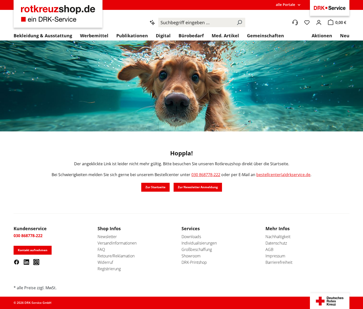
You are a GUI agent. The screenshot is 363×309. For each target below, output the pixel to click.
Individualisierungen (199, 243)
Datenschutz (276, 243)
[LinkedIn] (26, 262)
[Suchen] (239, 22)
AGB (269, 249)
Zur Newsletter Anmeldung (198, 187)
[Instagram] (36, 262)
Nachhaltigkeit (277, 236)
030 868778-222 (205, 174)
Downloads (191, 236)
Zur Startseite (155, 187)
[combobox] (196, 22)
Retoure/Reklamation (116, 256)
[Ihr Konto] (319, 22)
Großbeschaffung (197, 249)
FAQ (101, 249)
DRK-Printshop (194, 262)
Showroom (191, 256)
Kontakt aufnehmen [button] (32, 250)
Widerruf (105, 262)
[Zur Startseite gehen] (58, 16)
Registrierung (109, 268)
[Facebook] (17, 262)
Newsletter (107, 236)
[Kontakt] (295, 22)
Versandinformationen (117, 243)
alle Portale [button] (285, 4)
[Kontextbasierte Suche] (152, 22)
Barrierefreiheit (278, 262)
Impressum (275, 256)
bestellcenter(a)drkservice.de (283, 174)
